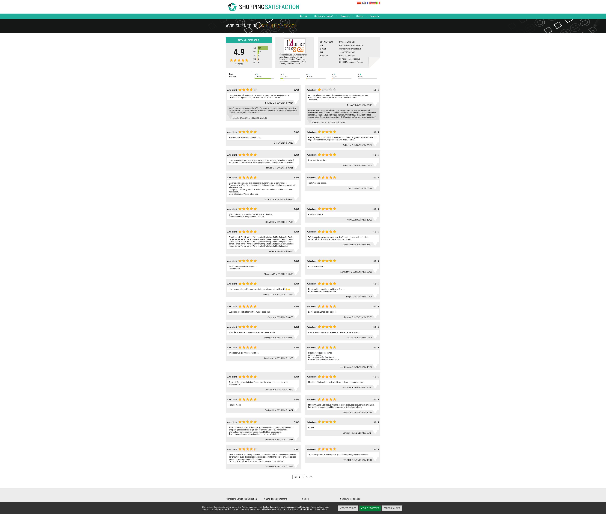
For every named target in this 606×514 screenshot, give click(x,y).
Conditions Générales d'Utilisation (241, 499)
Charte (359, 16)
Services (345, 16)
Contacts (374, 16)
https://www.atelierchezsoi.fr (351, 45)
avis (239, 64)
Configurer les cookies (350, 499)
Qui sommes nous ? (323, 16)
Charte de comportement (275, 499)
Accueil (303, 16)
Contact (305, 499)
